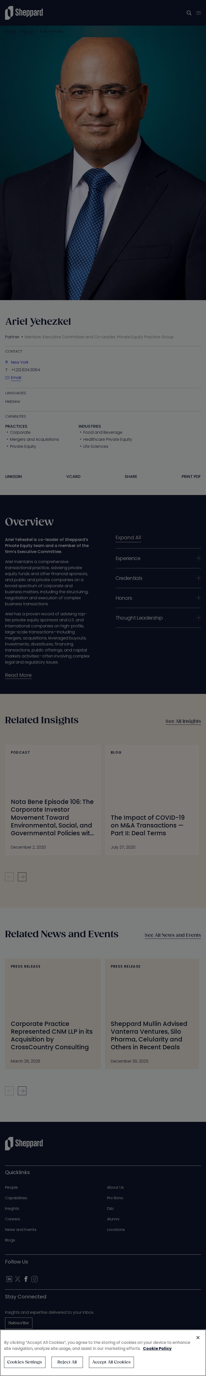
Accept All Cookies (111, 1362)
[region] (103, 1353)
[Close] (197, 1337)
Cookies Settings (24, 1362)
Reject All (67, 1362)
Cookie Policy (157, 1348)
